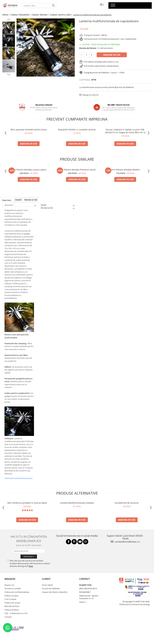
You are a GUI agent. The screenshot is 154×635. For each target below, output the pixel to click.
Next (8, 74)
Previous (8, 19)
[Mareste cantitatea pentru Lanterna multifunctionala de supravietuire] (91, 54)
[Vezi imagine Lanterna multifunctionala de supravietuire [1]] (8, 40)
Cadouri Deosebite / (21, 14)
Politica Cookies (11, 595)
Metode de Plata (12, 606)
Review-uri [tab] (31, 199)
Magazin (10, 578)
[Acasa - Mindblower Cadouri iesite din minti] (10, 5)
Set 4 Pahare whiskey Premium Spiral (77, 169)
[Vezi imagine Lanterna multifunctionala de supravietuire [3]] (8, 66)
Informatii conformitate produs (18, 478)
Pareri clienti (47, 585)
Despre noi (9, 585)
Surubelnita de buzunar (127, 502)
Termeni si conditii (13, 588)
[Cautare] (53, 5)
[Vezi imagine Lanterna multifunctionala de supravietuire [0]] (8, 28)
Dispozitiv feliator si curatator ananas (77, 129)
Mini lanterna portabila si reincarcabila (27, 502)
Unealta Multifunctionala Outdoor (77, 502)
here (31, 566)
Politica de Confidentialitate (17, 592)
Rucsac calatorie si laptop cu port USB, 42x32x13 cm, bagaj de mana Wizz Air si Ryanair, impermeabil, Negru (125, 131)
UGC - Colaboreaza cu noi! (16, 613)
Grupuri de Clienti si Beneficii (54, 592)
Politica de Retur (12, 609)
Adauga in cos (111, 54)
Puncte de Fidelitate (51, 588)
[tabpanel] (46, 47)
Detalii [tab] (18, 199)
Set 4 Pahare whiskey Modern (125, 169)
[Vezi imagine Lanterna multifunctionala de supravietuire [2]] (8, 53)
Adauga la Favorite (90, 94)
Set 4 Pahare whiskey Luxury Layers (28, 169)
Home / (6, 14)
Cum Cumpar (10, 599)
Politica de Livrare (12, 602)
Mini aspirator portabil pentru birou (29, 129)
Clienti (46, 578)
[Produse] (113, 6)
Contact (8, 616)
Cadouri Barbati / (40, 14)
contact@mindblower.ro (127, 541)
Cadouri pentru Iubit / (61, 14)
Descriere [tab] (6, 200)
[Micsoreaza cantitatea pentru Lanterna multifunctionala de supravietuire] (81, 54)
